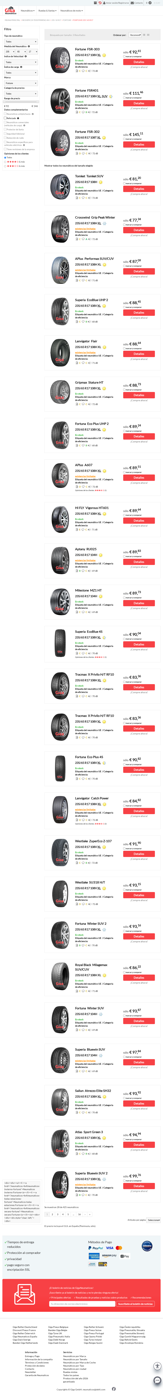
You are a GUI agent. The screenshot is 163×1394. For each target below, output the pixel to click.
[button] (157, 1366)
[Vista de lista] (144, 35)
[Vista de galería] (148, 35)
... (73, 1214)
